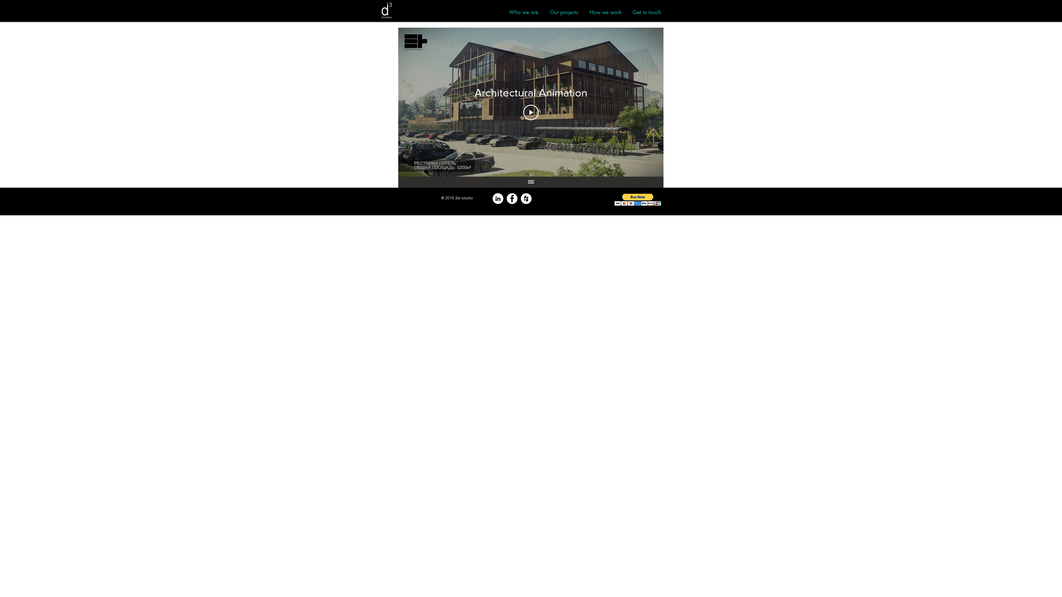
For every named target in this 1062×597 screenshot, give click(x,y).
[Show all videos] (531, 182)
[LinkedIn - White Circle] (498, 198)
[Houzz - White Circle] (526, 198)
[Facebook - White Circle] (512, 198)
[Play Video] (531, 112)
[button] (638, 199)
